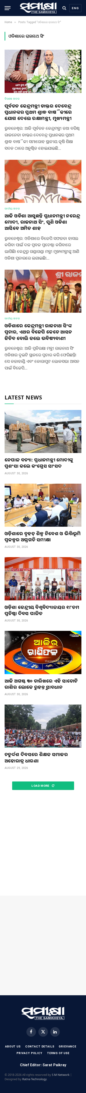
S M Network (60, 1075)
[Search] (64, 8)
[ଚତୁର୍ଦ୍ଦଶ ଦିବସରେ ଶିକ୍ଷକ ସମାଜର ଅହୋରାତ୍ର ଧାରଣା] (43, 726)
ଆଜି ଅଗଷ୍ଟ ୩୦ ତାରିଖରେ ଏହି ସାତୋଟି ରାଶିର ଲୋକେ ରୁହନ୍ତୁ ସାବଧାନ (41, 684)
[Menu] (8, 8)
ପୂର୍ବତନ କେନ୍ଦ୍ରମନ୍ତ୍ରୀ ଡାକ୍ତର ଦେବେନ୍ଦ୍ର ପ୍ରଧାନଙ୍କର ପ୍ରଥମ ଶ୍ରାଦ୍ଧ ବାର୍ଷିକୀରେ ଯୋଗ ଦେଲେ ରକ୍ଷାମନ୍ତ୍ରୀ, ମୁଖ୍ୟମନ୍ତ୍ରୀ (38, 112)
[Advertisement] (43, 843)
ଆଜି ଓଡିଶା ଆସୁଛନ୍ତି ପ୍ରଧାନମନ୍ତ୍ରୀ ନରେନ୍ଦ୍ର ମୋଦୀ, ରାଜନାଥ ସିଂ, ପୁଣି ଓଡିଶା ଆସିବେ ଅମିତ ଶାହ (42, 222)
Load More (40, 785)
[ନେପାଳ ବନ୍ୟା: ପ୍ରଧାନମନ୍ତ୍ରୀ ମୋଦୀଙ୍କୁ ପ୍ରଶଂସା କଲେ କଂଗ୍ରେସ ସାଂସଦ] (43, 431)
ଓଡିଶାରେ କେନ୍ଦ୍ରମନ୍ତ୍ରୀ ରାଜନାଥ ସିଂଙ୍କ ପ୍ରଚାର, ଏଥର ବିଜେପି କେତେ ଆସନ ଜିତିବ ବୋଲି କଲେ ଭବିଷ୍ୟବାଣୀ (38, 332)
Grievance (67, 1046)
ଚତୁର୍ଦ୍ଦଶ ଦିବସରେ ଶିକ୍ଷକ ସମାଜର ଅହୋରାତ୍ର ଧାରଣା (36, 757)
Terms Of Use (58, 1053)
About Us (13, 1046)
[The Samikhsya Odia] (38, 8)
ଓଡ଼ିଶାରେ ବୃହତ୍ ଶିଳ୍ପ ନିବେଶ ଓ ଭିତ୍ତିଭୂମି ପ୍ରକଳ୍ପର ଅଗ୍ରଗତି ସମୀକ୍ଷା (43, 536)
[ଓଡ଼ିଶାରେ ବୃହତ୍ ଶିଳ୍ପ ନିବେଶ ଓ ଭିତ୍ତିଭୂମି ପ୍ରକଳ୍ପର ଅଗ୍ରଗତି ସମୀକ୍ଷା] (43, 505)
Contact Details (39, 1046)
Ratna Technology (34, 1079)
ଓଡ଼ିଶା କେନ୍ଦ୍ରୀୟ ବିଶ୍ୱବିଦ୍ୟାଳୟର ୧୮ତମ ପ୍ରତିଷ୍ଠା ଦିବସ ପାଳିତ (42, 610)
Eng (75, 8)
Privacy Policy (29, 1053)
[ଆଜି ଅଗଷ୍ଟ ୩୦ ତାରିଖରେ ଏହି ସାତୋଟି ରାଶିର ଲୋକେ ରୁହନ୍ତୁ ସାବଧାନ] (43, 652)
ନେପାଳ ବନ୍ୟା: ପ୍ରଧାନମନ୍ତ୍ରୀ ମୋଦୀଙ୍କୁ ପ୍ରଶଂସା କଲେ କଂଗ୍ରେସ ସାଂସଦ (39, 463)
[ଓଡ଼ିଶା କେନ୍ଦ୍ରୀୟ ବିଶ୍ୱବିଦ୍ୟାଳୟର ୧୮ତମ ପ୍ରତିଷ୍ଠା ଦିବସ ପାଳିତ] (43, 578)
